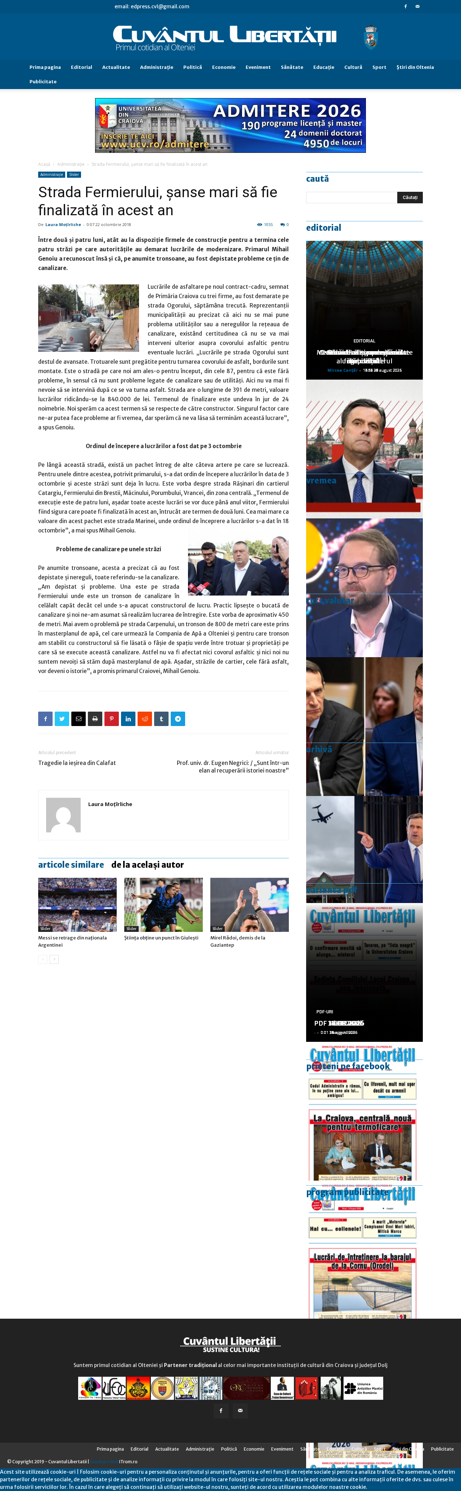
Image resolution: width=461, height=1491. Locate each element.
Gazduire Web (104, 1461)
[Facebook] (405, 6)
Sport (379, 67)
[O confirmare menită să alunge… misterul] (364, 726)
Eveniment (258, 67)
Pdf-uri (325, 1011)
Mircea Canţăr (342, 370)
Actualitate (116, 67)
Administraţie (156, 67)
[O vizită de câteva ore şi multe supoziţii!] (364, 865)
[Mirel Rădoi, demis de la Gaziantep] (249, 905)
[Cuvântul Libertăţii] (230, 37)
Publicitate (43, 82)
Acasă (44, 164)
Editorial (81, 67)
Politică (192, 67)
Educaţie (323, 67)
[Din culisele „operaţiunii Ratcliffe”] (364, 449)
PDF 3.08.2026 (337, 1023)
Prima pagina (45, 67)
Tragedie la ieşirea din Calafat (77, 763)
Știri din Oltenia (415, 67)
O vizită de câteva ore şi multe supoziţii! (364, 356)
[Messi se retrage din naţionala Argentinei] (77, 905)
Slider (74, 174)
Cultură (353, 67)
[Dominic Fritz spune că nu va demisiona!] (364, 587)
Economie (224, 67)
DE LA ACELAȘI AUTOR (147, 864)
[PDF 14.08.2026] (364, 1250)
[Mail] (417, 6)
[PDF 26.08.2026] (364, 1111)
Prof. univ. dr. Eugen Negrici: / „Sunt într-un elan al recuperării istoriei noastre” (233, 767)
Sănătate (292, 67)
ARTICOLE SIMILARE (71, 864)
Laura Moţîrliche (63, 224)
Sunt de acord (384, 1487)
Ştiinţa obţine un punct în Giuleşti (161, 938)
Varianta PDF (331, 890)
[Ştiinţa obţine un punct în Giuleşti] (163, 905)
